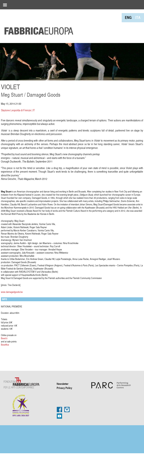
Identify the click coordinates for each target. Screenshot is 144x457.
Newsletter (62, 384)
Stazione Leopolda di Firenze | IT (18, 110)
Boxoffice (5, 344)
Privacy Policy (64, 388)
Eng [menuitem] (128, 17)
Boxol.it (4, 338)
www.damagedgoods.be (12, 292)
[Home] (37, 22)
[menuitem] (128, 17)
